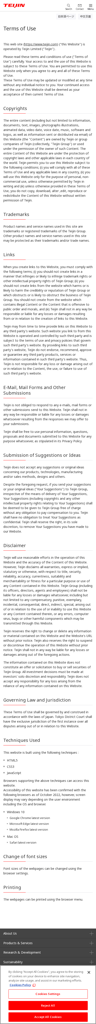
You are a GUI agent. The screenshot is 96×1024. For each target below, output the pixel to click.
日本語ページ (66, 16)
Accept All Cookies (47, 1017)
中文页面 (85, 16)
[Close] (89, 972)
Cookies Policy (20, 985)
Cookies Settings (47, 994)
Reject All (48, 1005)
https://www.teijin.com (40, 44)
